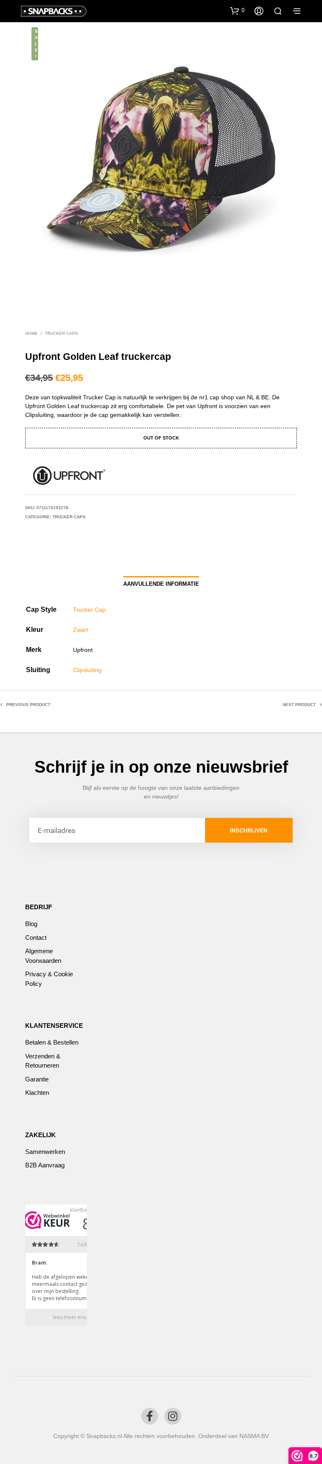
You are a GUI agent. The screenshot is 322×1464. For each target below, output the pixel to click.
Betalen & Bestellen (51, 1042)
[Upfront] (69, 475)
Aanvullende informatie (161, 584)
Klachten (37, 1092)
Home (31, 333)
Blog (31, 923)
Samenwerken (45, 1151)
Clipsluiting (87, 670)
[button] (237, 10)
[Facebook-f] (149, 1416)
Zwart (80, 629)
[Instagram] (172, 1416)
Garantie (37, 1079)
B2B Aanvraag (45, 1165)
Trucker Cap (89, 609)
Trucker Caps (61, 333)
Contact (36, 937)
